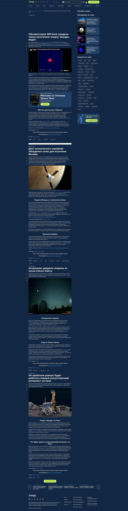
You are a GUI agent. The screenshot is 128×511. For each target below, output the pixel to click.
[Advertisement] (50, 25)
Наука (44, 5)
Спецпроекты (78, 5)
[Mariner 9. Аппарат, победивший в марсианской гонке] (82, 31)
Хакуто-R (35, 430)
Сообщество (94, 2)
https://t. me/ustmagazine (54, 472)
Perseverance (94, 63)
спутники (80, 106)
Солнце (91, 86)
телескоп (87, 106)
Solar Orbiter (38, 164)
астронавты (81, 97)
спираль (30, 323)
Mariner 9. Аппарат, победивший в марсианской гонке (91, 30)
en (56, 2)
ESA (85, 60)
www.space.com (39, 468)
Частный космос (82, 92)
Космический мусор (88, 77)
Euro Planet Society (40, 251)
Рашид (38, 423)
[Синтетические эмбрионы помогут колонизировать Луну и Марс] (82, 40)
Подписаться (92, 120)
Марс (84, 80)
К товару (45, 104)
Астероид (80, 69)
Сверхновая (85, 83)
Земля (79, 74)
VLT (91, 66)
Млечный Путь (91, 80)
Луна (34, 477)
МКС (79, 80)
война (79, 100)
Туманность (81, 89)
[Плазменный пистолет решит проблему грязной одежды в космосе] (82, 50)
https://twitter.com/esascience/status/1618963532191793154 (41, 217)
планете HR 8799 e (46, 121)
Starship (86, 66)
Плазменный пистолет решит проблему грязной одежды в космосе (92, 50)
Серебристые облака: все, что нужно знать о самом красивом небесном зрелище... (92, 21)
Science (37, 130)
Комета (80, 77)
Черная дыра (91, 92)
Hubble (94, 60)
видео (34, 139)
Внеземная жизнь (89, 69)
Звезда (39, 139)
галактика (86, 100)
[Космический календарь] (83, 2)
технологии (94, 106)
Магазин (97, 5)
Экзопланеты (53, 139)
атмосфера (88, 97)
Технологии (51, 5)
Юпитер (89, 95)
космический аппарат (83, 103)
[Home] (31, 2)
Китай (91, 74)
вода (95, 97)
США (79, 83)
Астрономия (42, 370)
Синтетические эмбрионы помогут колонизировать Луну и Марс (92, 40)
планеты (30, 263)
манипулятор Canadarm (43, 447)
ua (54, 2)
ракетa (92, 103)
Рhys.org (37, 361)
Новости (30, 5)
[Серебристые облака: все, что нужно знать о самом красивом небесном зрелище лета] (82, 21)
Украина (69, 5)
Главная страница (32, 10)
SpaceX (80, 66)
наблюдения (45, 139)
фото (48, 370)
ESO (89, 60)
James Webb (81, 63)
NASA (87, 63)
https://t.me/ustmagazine (54, 365)
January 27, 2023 (46, 219)
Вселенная (80, 71)
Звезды (93, 71)
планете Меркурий (59, 192)
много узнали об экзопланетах (45, 42)
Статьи (37, 5)
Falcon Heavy (64, 349)
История (86, 74)
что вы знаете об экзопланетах (51, 127)
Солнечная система (82, 86)
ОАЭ (38, 477)
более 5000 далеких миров (57, 43)
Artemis (80, 60)
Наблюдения (61, 5)
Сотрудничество (88, 5)
